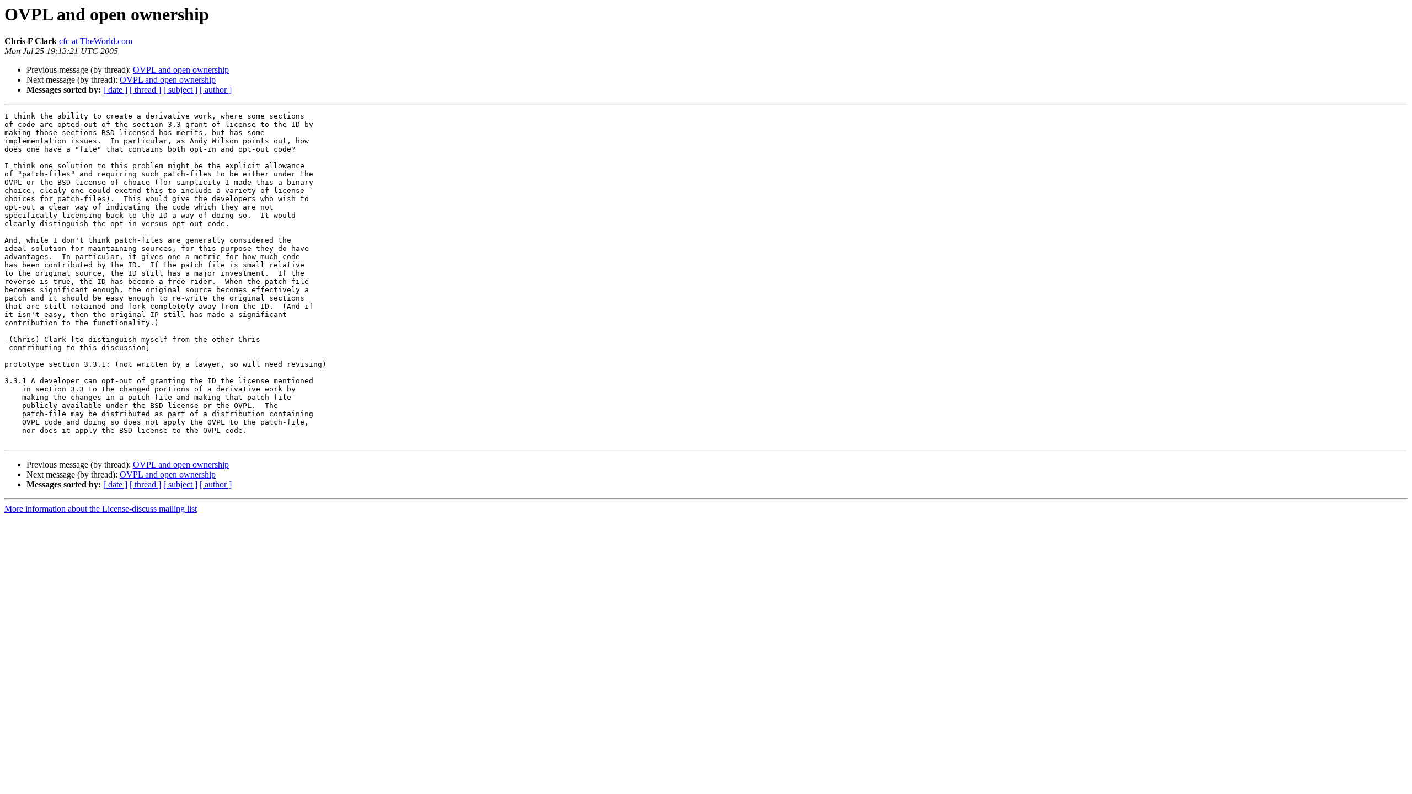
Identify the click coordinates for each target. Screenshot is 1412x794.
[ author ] (216, 89)
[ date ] (115, 89)
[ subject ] (180, 89)
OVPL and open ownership (181, 69)
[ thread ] (145, 89)
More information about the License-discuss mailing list (100, 508)
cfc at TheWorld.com (95, 41)
